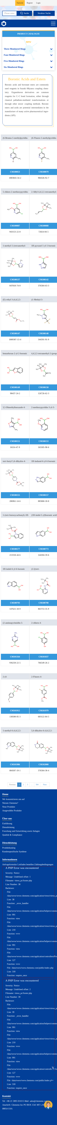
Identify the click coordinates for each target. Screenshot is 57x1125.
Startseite (20, 3)
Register (30, 3)
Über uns (7, 818)
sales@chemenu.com (39, 1101)
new (28, 41)
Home (5, 794)
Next (45, 785)
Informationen (9, 859)
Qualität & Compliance (12, 835)
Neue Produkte (8, 807)
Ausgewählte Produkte (12, 810)
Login (38, 3)
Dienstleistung (8, 827)
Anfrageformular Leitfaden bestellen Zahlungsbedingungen (27, 864)
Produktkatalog (8, 848)
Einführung (7, 823)
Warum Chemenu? (10, 803)
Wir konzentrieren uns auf (13, 799)
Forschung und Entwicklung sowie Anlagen (21, 831)
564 (37, 785)
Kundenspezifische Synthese (14, 851)
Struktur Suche (44, 13)
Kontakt (6, 1096)
